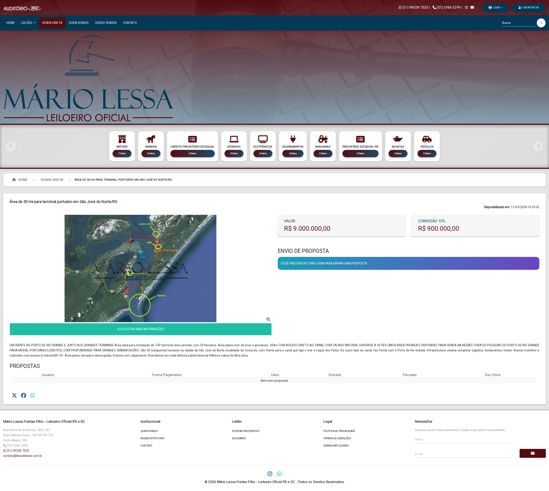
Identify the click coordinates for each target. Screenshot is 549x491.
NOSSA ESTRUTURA (152, 438)
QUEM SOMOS (79, 22)
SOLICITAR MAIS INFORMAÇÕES (142, 329)
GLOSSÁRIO (239, 438)
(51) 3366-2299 (448, 7)
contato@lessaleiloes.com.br (22, 455)
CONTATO (130, 22)
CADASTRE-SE (530, 7)
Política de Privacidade (339, 431)
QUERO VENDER (106, 22)
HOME (10, 22)
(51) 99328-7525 (415, 7)
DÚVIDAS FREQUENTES (245, 431)
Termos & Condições (337, 438)
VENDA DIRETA (52, 22)
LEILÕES (27, 22)
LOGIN (494, 7)
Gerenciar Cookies (336, 445)
